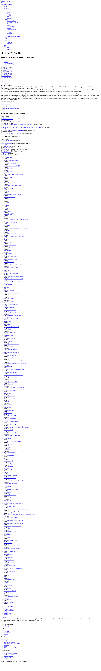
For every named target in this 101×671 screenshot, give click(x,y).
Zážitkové (9, 18)
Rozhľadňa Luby (8, 472)
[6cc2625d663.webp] (6, 71)
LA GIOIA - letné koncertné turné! (12, 273)
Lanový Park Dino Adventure (11, 344)
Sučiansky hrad (7, 588)
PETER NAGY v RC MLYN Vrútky (13, 441)
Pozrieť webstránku (9, 610)
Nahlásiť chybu (8, 615)
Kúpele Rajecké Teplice (10, 418)
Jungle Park (7, 225)
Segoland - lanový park (9, 551)
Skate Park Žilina (8, 168)
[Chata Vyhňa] (12, 130)
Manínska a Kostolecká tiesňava (12, 548)
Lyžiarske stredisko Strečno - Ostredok (13, 279)
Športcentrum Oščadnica (10, 390)
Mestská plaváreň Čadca (10, 404)
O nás (5, 646)
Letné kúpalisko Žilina (9, 247)
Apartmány (10, 11)
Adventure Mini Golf (9, 199)
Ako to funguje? (8, 640)
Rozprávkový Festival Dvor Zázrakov (13, 174)
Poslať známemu (8, 607)
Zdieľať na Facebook (9, 606)
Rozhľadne (10, 33)
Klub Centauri (7, 211)
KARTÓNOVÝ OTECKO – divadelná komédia (16, 219)
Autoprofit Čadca (8, 366)
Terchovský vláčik (8, 335)
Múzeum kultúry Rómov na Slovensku (13, 568)
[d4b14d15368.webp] (6, 77)
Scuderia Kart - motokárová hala (12, 293)
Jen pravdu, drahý (8, 214)
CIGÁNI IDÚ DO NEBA (10, 222)
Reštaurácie (10, 43)
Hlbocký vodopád (8, 384)
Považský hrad (7, 599)
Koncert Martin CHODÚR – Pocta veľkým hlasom (16, 509)
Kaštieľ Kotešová (8, 329)
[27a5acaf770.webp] (6, 70)
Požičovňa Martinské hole (10, 455)
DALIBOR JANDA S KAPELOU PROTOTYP (16, 228)
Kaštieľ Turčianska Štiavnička (11, 545)
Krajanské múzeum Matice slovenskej (13, 523)
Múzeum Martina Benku (10, 495)
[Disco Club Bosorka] (6, 143)
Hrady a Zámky (11, 26)
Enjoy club (6, 202)
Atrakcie (9, 23)
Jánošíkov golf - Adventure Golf (12, 475)
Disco (8, 25)
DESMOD (6, 231)
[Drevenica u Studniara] (11, 133)
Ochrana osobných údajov (10, 647)
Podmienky (6, 645)
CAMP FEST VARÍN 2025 (11, 256)
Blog (5, 45)
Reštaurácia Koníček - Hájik (11, 267)
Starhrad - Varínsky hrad (10, 296)
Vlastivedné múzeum (9, 307)
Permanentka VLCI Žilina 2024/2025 (13, 185)
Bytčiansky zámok (8, 430)
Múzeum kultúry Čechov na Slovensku (13, 512)
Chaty (8, 14)
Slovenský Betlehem (9, 579)
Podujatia (6, 38)
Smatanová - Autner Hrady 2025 (12, 166)
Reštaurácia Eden (8, 543)
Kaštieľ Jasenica (8, 577)
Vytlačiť (6, 612)
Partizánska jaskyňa (9, 562)
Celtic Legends (7, 216)
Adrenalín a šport (11, 21)
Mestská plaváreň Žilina (10, 245)
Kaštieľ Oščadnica (8, 341)
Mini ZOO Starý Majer (9, 346)
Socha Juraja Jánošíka (9, 338)
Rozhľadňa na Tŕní (8, 602)
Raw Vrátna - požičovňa (10, 358)
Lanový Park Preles (9, 262)
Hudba (8, 39)
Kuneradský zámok (8, 466)
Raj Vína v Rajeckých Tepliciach (12, 421)
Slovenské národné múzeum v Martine (13, 520)
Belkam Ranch (7, 534)
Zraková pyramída (8, 444)
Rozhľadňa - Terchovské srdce (11, 318)
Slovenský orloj (8, 284)
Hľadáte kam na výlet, (9, 642)
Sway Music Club (8, 486)
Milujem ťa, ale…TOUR (10, 233)
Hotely (8, 12)
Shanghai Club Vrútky (9, 410)
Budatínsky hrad (8, 177)
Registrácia (3, 4)
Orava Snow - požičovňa (10, 591)
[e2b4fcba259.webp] (6, 76)
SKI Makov (7, 537)
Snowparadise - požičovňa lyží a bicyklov (14, 369)
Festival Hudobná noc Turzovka (12, 432)
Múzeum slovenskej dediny (10, 565)
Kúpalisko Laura (8, 407)
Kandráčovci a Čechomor (10, 349)
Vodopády (9, 35)
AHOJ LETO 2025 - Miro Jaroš (12, 435)
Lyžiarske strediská (11, 29)
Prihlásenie (9, 4)
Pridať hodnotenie (5, 104)
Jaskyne (9, 28)
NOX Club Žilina (8, 188)
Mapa (5, 83)
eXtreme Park (7, 183)
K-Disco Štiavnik (8, 528)
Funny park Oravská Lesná (10, 571)
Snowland (6, 582)
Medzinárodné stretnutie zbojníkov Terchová (15, 361)
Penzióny (9, 15)
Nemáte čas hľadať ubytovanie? (12, 643)
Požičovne (9, 42)
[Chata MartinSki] (21, 127)
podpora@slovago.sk (9, 625)
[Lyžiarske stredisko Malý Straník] (6, 149)
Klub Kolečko (7, 242)
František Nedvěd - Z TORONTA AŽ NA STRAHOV (17, 427)
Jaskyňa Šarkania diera (9, 396)
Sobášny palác (7, 438)
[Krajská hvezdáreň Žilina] (6, 154)
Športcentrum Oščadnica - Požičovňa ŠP (14, 387)
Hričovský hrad (8, 321)
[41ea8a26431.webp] (6, 74)
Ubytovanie (7, 8)
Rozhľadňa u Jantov (9, 298)
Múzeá (8, 30)
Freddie (6, 180)
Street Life (6, 191)
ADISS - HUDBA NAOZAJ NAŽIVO (14, 236)
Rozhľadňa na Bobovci (9, 290)
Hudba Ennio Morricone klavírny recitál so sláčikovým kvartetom (20, 514)
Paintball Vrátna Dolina (9, 197)
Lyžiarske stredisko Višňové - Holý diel (13, 315)
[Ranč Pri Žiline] (6, 146)
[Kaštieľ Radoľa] (6, 140)
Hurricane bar (7, 393)
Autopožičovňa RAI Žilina (10, 312)
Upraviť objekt (7, 613)
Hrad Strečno (7, 287)
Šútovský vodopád (8, 463)
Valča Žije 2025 (8, 585)
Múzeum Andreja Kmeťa (10, 506)
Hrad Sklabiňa (7, 574)
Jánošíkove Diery (8, 413)
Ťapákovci (6, 401)
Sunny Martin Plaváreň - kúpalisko (12, 489)
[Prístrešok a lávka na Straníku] (6, 152)
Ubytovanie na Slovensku (10, 653)
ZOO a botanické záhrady (13, 36)
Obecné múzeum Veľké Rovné (11, 352)
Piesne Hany (7, 208)
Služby (5, 40)
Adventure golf (7, 447)
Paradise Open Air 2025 (10, 531)
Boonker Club (7, 250)
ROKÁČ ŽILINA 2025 (10, 310)
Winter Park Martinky (9, 452)
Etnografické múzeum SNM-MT (12, 517)
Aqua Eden (6, 270)
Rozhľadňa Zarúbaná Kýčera (11, 377)
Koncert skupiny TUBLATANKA (12, 526)
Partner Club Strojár (9, 497)
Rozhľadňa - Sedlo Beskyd (10, 540)
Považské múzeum (8, 171)
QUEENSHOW (8, 492)
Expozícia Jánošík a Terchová (11, 327)
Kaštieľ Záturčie (8, 469)
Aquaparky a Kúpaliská (13, 22)
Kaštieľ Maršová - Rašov (10, 478)
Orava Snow (7, 593)
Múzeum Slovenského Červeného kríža (13, 503)
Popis (5, 81)
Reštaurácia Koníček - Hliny (11, 259)
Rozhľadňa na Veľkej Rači (10, 415)
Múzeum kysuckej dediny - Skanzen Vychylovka (16, 480)
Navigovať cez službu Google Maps (10, 108)
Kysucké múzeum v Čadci (10, 399)
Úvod (5, 6)
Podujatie (6, 634)
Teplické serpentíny (8, 557)
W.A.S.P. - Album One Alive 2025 (12, 264)
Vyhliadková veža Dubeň (10, 163)
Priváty (8, 16)
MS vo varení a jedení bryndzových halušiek (15, 363)
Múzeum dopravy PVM (10, 424)
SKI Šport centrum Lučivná (11, 596)
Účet (5, 46)
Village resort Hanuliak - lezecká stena (13, 276)
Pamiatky (9, 32)
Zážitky (6, 19)
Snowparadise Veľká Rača (10, 372)
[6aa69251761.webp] (6, 69)
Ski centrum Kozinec (9, 560)
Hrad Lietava (7, 324)
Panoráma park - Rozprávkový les (12, 281)
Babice (5, 458)
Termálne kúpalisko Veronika (11, 483)
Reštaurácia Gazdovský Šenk (11, 304)
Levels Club (7, 205)
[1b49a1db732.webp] (6, 73)
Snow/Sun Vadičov (8, 157)
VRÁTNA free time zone (10, 355)
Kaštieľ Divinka (8, 253)
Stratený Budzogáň (8, 461)
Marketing (6, 631)
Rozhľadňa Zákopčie (9, 301)
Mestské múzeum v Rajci (10, 500)
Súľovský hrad (7, 449)
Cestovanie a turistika (9, 654)
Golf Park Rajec (8, 554)
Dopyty (9, 9)
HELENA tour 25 (8, 239)
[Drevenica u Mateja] (6, 121)
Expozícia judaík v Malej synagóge (12, 194)
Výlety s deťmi (7, 657)
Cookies (6, 639)
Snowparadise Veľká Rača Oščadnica (13, 375)
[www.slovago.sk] (5, 1)
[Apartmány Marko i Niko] (17, 124)
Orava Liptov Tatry (8, 656)
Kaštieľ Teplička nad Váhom (11, 160)
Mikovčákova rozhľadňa (10, 332)
